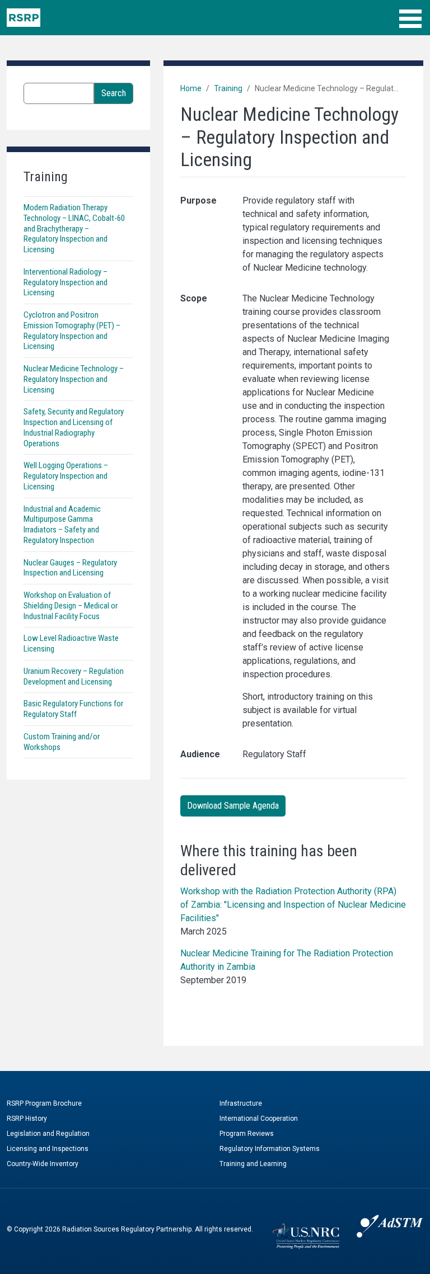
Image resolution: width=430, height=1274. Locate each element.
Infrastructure (240, 1103)
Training (228, 88)
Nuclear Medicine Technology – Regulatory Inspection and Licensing (74, 379)
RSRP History (27, 1118)
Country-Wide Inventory (42, 1164)
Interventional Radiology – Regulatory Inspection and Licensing (66, 282)
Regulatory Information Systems (269, 1149)
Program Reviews (246, 1134)
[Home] (23, 18)
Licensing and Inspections (47, 1149)
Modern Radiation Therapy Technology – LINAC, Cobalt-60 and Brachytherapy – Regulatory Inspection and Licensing (74, 228)
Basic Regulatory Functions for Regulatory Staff (73, 709)
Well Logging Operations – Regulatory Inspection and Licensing (66, 476)
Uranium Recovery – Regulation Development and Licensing (74, 676)
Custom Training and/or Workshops (62, 742)
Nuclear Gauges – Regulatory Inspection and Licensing (70, 568)
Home (191, 88)
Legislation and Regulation (48, 1134)
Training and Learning (253, 1164)
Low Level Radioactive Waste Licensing (71, 643)
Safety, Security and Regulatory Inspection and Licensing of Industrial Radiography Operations (74, 427)
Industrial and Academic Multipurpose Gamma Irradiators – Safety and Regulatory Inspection (62, 524)
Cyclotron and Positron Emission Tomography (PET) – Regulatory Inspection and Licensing (72, 330)
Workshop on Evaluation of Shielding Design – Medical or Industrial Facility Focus (71, 605)
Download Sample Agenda (233, 805)
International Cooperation (258, 1118)
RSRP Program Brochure (44, 1103)
